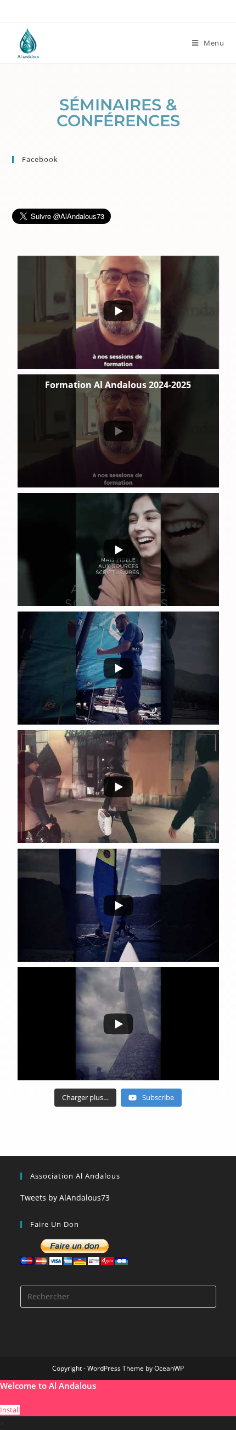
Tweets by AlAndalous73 (65, 1197)
